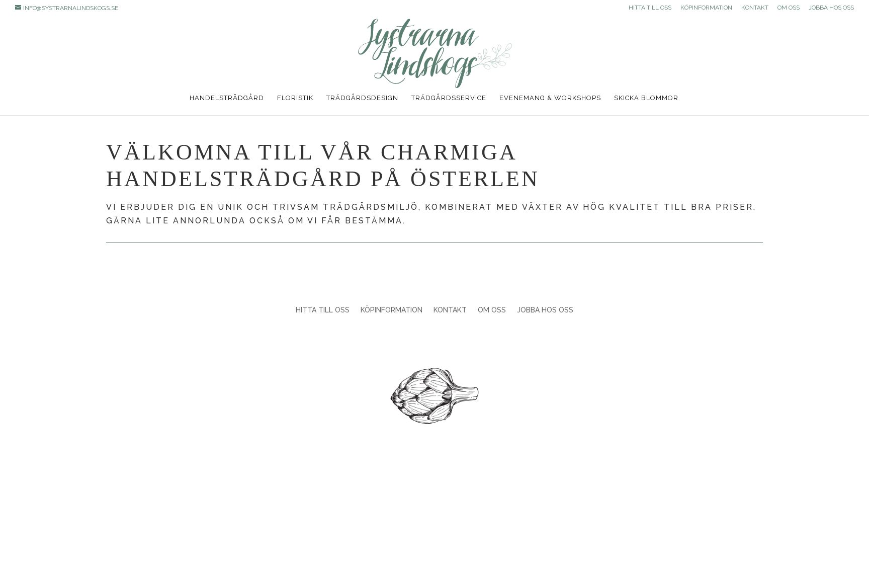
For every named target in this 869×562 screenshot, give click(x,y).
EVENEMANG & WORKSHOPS (550, 98)
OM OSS (788, 8)
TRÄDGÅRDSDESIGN (362, 98)
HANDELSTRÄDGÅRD (227, 98)
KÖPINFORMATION (706, 8)
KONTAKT (754, 8)
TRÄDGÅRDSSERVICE (448, 98)
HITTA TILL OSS (650, 8)
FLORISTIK (295, 98)
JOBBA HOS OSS (831, 8)
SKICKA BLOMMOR (646, 98)
